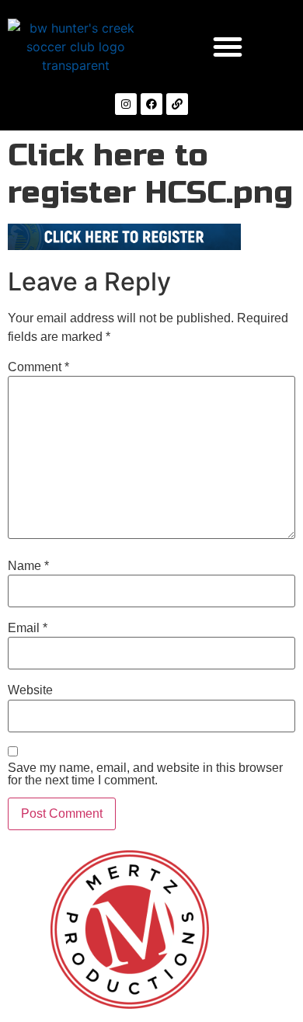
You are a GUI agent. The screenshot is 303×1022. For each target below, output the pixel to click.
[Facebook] (151, 104)
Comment (38, 367)
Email (27, 628)
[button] (227, 46)
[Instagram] (126, 104)
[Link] (177, 104)
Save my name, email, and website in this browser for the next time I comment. (145, 774)
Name (28, 566)
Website (30, 690)
